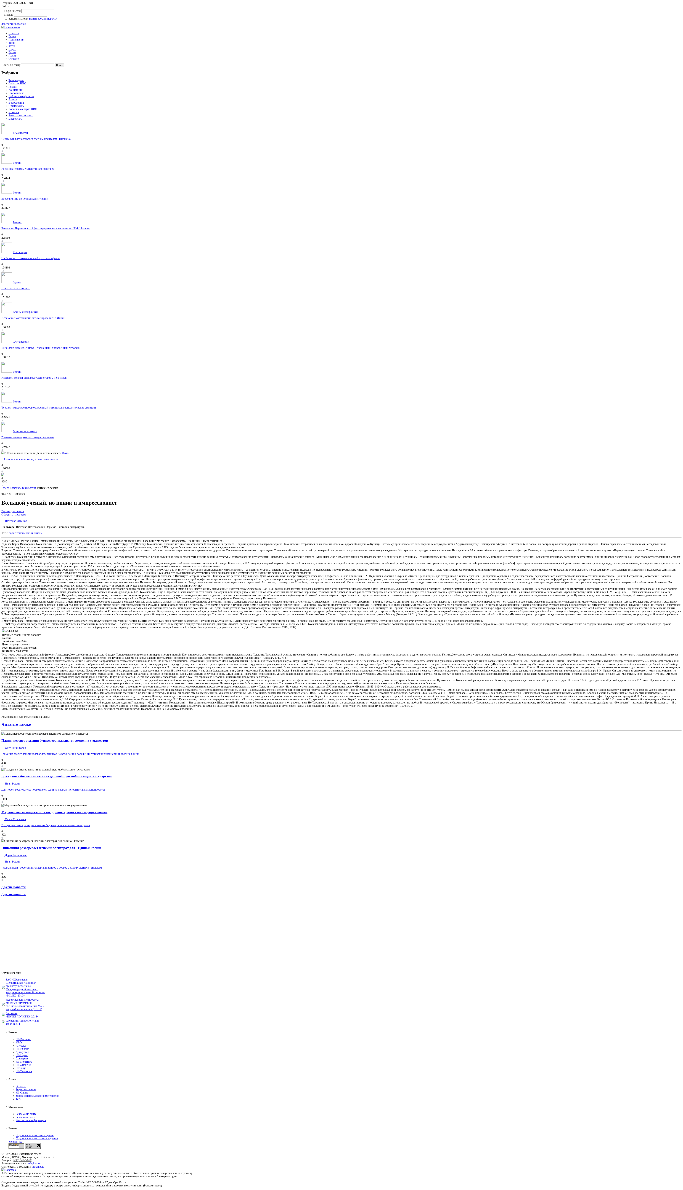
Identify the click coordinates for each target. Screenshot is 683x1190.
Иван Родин (12, 783)
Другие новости (13, 887)
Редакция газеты (26, 1089)
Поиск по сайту (10, 64)
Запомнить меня (18, 18)
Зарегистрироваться (13, 23)
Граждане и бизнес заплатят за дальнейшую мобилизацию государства (56, 776)
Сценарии (22, 1058)
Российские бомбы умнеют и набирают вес (27, 168)
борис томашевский (21, 532)
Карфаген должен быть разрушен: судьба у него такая (34, 377)
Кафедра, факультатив (23, 487)
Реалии (13, 86)
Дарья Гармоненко (15, 855)
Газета (12, 36)
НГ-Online (22, 1092)
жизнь (38, 532)
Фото (12, 45)
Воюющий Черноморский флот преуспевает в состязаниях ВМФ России (45, 228)
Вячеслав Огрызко (15, 520)
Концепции (16, 89)
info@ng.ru (34, 1163)
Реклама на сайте (26, 1113)
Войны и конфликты (21, 96)
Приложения (16, 39)
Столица (21, 1068)
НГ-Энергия (23, 1064)
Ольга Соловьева (15, 819)
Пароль (8, 14)
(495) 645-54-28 (22, 1160)
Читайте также (16, 724)
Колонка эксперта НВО (23, 109)
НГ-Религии (23, 1039)
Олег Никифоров (15, 747)
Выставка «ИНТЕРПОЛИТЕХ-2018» (22, 1015)
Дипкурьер (22, 1052)
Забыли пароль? (47, 18)
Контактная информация (31, 1120)
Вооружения (16, 102)
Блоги (12, 52)
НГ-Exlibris (22, 1048)
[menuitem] (345, 33)
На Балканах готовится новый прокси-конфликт (30, 258)
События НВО (17, 83)
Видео (12, 49)
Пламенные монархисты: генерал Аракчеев (27, 437)
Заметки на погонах (21, 115)
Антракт (21, 1045)
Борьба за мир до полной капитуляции (24, 198)
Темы (12, 42)
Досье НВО (16, 118)
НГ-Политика (24, 1061)
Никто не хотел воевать (15, 288)
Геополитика (16, 93)
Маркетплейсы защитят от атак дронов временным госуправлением (54, 812)
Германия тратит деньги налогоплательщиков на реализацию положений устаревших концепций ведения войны (70, 753)
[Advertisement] (22, 935)
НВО (19, 1042)
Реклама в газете (26, 1117)
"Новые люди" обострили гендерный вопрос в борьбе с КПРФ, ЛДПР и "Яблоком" (52, 867)
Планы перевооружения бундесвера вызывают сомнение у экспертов (54, 740)
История (14, 112)
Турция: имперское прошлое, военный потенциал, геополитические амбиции (48, 407)
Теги (18, 1098)
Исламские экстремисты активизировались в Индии (33, 317)
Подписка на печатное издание (35, 1135)
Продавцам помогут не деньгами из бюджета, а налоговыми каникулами (45, 825)
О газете (14, 58)
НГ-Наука (22, 1055)
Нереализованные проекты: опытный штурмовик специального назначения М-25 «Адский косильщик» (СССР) (25, 1004)
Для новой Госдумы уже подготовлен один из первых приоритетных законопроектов (53, 789)
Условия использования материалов (37, 1095)
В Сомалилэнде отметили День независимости (30, 459)
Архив (13, 55)
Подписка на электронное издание (37, 1138)
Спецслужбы (16, 105)
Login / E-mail (12, 10)
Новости (14, 33)
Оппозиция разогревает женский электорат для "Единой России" (52, 848)
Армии (13, 99)
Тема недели (16, 80)
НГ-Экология (24, 1071)
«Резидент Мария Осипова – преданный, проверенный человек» (40, 347)
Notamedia (38, 1166)
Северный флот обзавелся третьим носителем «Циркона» (36, 138)
